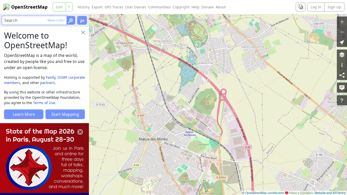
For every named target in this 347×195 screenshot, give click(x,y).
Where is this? (56, 20)
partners (47, 82)
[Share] (342, 75)
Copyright (181, 7)
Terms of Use (44, 102)
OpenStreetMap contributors (264, 192)
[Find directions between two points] (82, 20)
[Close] (83, 32)
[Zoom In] (342, 22)
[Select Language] (300, 7)
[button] (342, 42)
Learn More (24, 114)
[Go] (71, 20)
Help (195, 7)
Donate (207, 7)
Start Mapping (65, 114)
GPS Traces (114, 7)
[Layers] (342, 55)
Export (97, 7)
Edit (59, 7)
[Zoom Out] (342, 32)
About (221, 7)
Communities (159, 7)
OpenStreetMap (29, 7)
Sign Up (334, 7)
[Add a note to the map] (342, 88)
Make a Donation (301, 192)
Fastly (50, 77)
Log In (316, 7)
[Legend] (342, 65)
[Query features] (342, 100)
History (84, 7)
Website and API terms (330, 192)
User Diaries (135, 7)
